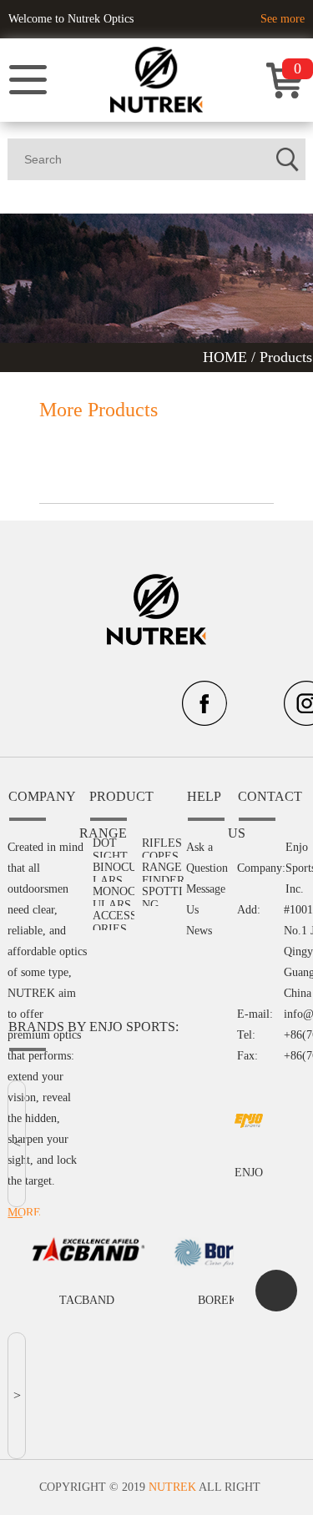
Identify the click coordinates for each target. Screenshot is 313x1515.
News (199, 930)
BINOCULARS (115, 868)
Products (286, 357)
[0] (285, 94)
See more (282, 19)
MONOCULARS (114, 892)
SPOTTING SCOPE (162, 892)
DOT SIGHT (110, 844)
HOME (227, 357)
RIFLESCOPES (162, 844)
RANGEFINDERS (163, 868)
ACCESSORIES (115, 916)
